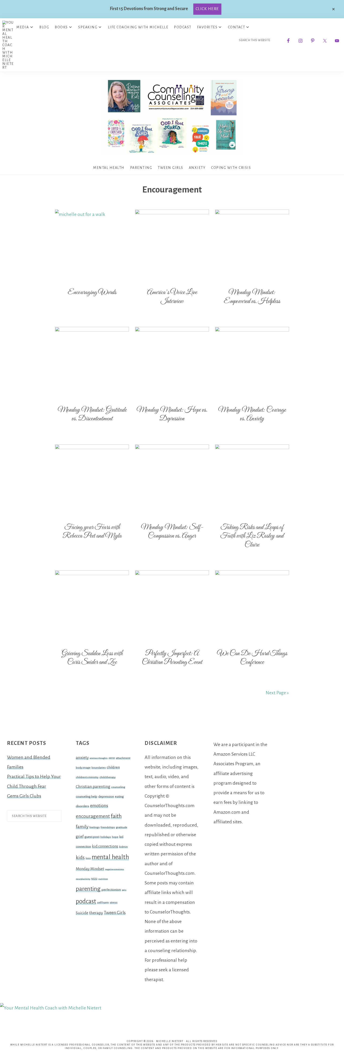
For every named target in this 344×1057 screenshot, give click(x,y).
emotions (99, 805)
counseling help (86, 796)
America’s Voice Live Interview (172, 297)
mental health (110, 857)
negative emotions (114, 869)
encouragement (93, 816)
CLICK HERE (207, 9)
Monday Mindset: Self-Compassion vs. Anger (172, 532)
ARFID (112, 758)
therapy (96, 913)
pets (124, 890)
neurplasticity (83, 879)
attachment (123, 758)
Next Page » (277, 692)
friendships (108, 827)
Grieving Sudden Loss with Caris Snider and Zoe (92, 658)
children (113, 767)
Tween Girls (115, 912)
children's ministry (87, 777)
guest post (91, 837)
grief (80, 837)
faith (116, 816)
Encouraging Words (92, 292)
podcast (86, 901)
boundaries (98, 767)
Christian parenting (93, 786)
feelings (94, 827)
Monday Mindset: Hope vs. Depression (171, 414)
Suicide (82, 913)
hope (115, 837)
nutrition (103, 879)
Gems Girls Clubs (24, 795)
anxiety (82, 757)
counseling (118, 787)
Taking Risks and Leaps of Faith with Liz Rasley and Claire (252, 536)
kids (80, 857)
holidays (105, 837)
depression (106, 796)
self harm (103, 902)
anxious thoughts (99, 758)
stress (113, 902)
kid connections (105, 846)
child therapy (107, 777)
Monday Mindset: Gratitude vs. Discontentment (92, 414)
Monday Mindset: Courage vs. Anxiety (252, 414)
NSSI (94, 878)
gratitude (121, 827)
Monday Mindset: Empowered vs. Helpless (252, 297)
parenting (88, 889)
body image (83, 767)
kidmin (123, 846)
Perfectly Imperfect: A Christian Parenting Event (172, 658)
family (82, 826)
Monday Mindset (90, 869)
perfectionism (111, 889)
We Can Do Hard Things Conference (252, 658)
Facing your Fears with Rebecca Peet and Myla (92, 532)
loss (88, 858)
